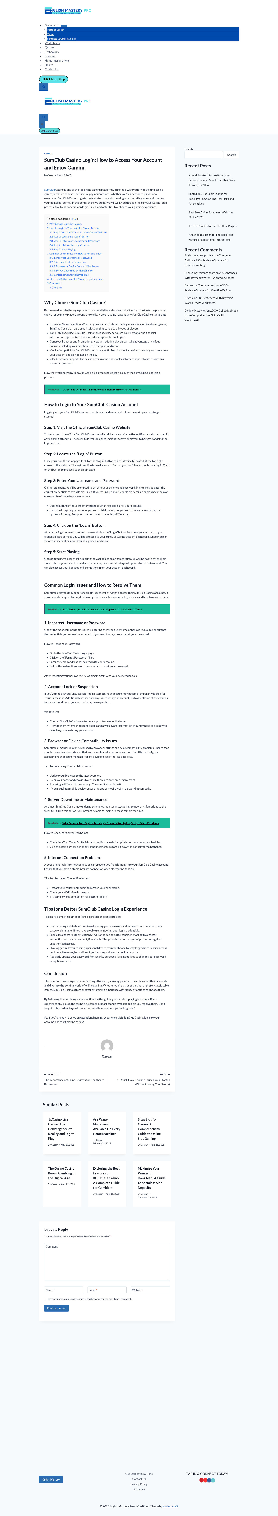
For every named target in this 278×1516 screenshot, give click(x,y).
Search (189, 149)
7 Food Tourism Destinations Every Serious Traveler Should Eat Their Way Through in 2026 (212, 180)
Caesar (50, 175)
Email (93, 1290)
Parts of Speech (55, 29)
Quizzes (50, 47)
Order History (51, 1479)
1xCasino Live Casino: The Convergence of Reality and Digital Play (61, 1128)
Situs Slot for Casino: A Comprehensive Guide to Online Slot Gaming (149, 1128)
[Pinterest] (201, 1480)
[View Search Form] (43, 87)
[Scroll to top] (8, 1500)
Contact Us (52, 69)
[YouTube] (205, 1480)
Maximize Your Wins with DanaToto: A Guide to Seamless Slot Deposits (152, 1178)
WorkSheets (52, 43)
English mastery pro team (200, 255)
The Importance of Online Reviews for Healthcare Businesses (74, 1079)
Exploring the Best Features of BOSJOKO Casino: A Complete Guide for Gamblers (106, 1178)
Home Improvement (57, 60)
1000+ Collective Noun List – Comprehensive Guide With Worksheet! (211, 315)
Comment (52, 1246)
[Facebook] (209, 1480)
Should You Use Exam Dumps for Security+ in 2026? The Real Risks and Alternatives (211, 198)
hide (74, 219)
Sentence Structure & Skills (61, 38)
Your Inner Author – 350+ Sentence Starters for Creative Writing (208, 260)
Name (50, 1290)
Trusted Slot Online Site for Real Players (213, 226)
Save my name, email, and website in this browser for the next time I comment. (90, 1298)
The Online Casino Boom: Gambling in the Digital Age (61, 1173)
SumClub (49, 189)
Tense (50, 34)
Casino (48, 153)
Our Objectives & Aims (139, 1473)
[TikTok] (213, 1480)
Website (137, 1290)
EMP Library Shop (53, 79)
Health (49, 65)
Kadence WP (170, 1506)
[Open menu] (42, 124)
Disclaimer (139, 1489)
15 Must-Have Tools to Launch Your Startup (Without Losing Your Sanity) (143, 1079)
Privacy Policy (139, 1484)
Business (50, 56)
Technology (52, 52)
